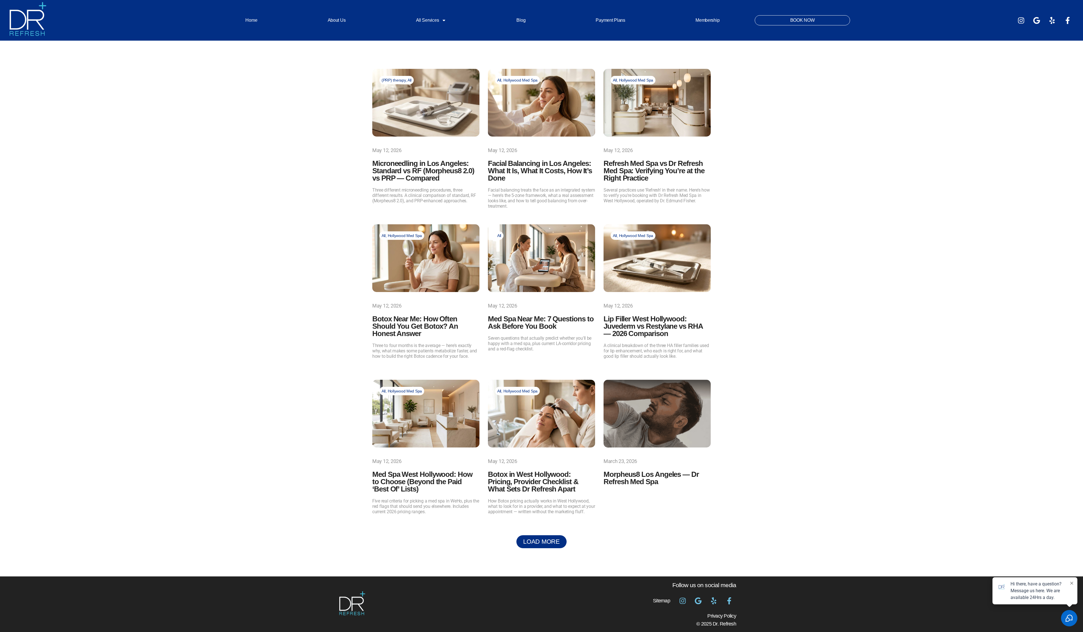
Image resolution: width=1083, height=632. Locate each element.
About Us (337, 20)
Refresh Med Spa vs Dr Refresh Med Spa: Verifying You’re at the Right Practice (654, 170)
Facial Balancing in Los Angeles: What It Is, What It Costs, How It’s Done (540, 170)
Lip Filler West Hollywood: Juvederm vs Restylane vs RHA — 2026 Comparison (653, 326)
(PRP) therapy (394, 80)
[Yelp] (1052, 20)
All (409, 80)
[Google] (1037, 20)
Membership (707, 20)
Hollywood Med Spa (520, 80)
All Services (427, 20)
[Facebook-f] (1067, 20)
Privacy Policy (721, 616)
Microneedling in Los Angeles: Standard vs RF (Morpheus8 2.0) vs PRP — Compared (423, 170)
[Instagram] (1021, 20)
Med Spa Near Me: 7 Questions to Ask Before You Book (541, 322)
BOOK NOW (802, 20)
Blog (520, 20)
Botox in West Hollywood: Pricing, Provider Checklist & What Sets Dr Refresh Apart (533, 481)
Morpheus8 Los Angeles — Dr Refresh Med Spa (651, 478)
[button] (541, 541)
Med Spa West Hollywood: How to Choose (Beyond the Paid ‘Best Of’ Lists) (422, 481)
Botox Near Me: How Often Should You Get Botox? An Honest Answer (415, 326)
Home (251, 20)
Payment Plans (610, 20)
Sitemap (661, 601)
